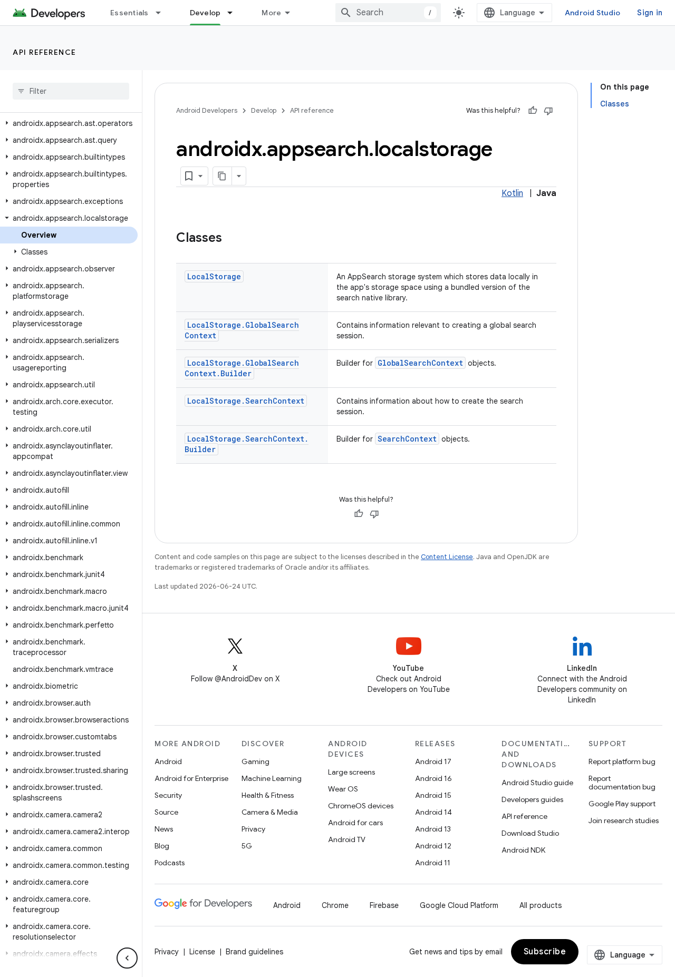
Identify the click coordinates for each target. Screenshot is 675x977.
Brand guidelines (254, 951)
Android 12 (433, 846)
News (164, 829)
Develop (205, 12)
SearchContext (407, 439)
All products (540, 905)
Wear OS (343, 789)
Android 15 (433, 795)
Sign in (649, 12)
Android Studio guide (537, 782)
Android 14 (433, 812)
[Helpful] (533, 111)
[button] (69, 123)
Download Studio (530, 833)
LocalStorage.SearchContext (245, 401)
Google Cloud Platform (459, 905)
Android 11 (432, 862)
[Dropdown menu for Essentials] (163, 12)
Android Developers (206, 110)
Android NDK (523, 850)
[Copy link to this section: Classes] (232, 238)
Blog (162, 846)
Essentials (129, 12)
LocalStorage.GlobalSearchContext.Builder (242, 368)
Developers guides (532, 799)
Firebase (384, 905)
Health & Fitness (268, 795)
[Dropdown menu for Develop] (234, 12)
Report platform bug (622, 761)
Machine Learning (272, 778)
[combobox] (388, 12)
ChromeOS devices (360, 805)
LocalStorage (214, 276)
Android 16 (433, 778)
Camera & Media (270, 812)
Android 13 (433, 829)
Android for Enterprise (191, 778)
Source (166, 812)
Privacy (253, 829)
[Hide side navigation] (127, 958)
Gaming (255, 761)
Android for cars (355, 822)
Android (168, 761)
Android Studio (593, 12)
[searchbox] (71, 91)
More (271, 12)
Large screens (351, 772)
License (202, 951)
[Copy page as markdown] (222, 176)
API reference (44, 52)
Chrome (335, 905)
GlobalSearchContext (420, 363)
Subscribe (545, 951)
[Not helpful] (548, 111)
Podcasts (170, 862)
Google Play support (622, 803)
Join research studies (624, 820)
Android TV (346, 839)
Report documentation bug (622, 783)
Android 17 (433, 761)
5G (247, 846)
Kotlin (512, 193)
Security (168, 795)
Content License (447, 556)
